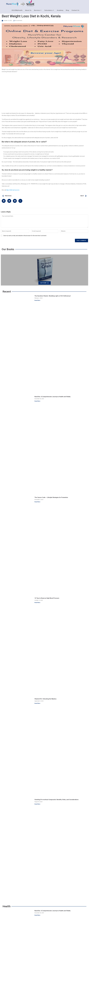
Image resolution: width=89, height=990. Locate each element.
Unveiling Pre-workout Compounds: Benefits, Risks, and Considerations (56, 799)
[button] (4, 201)
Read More (37, 300)
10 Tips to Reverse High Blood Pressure (47, 598)
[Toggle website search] (82, 10)
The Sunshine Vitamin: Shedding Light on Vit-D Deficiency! (53, 296)
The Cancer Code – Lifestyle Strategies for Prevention (51, 497)
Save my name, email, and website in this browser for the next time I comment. (25, 235)
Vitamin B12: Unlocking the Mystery (45, 699)
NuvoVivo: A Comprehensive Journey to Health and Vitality (52, 396)
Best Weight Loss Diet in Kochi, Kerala (31, 16)
